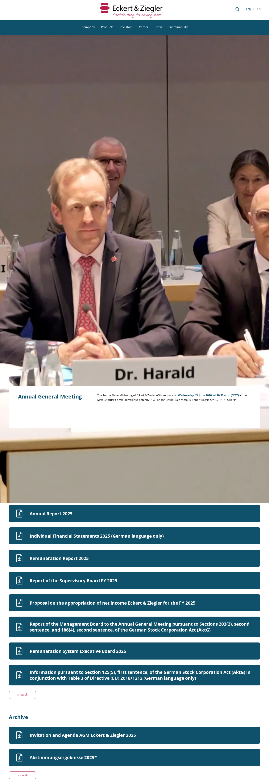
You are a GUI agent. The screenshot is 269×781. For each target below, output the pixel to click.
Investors (126, 27)
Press (158, 27)
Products (107, 27)
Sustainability (178, 27)
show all (22, 694)
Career (143, 27)
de (253, 9)
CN (259, 9)
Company (88, 27)
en (248, 9)
